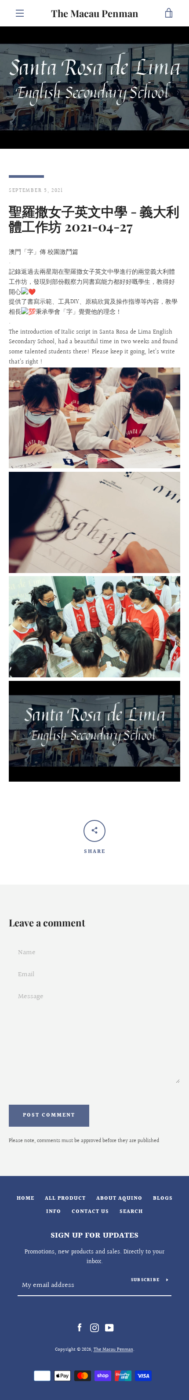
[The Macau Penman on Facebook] (79, 1327)
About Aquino (119, 1198)
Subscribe (145, 1280)
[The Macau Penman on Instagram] (94, 1327)
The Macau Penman (94, 13)
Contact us (90, 1212)
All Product (65, 1198)
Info (53, 1212)
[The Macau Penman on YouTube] (109, 1327)
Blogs (163, 1198)
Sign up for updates (94, 1235)
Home (25, 1198)
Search (131, 1212)
